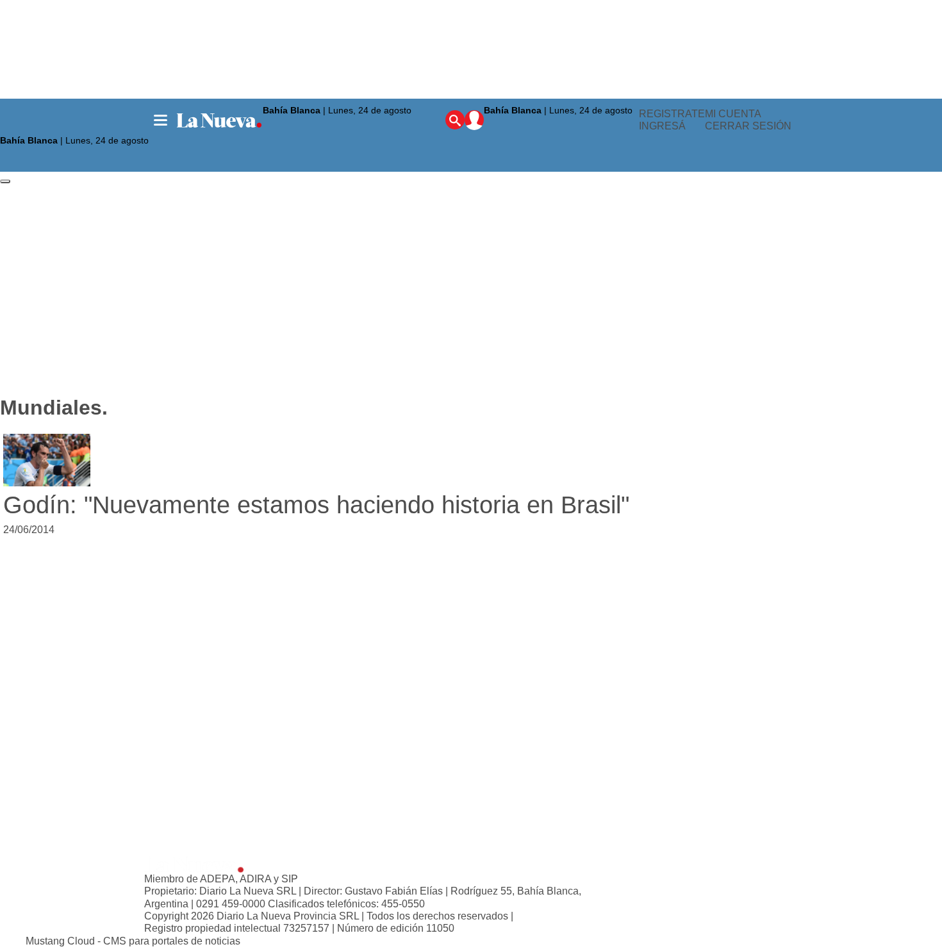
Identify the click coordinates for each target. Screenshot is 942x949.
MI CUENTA (733, 113)
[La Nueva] (219, 120)
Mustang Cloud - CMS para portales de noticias (133, 941)
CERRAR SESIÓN (748, 126)
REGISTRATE (672, 113)
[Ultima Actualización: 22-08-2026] (561, 125)
